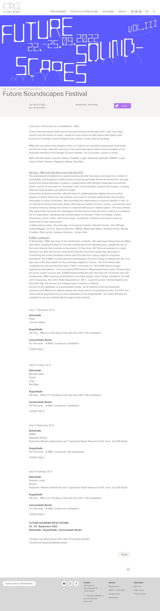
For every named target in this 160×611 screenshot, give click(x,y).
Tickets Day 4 (36, 513)
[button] (58, 11)
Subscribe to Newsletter (19, 583)
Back (124, 554)
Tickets (33, 410)
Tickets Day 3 (36, 457)
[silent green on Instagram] (136, 11)
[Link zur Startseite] (13, 7)
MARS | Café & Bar (117, 590)
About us (137, 586)
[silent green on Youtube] (132, 11)
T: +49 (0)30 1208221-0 (93, 596)
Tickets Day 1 (36, 348)
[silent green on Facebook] (140, 11)
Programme (12, 89)
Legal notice (139, 590)
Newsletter (113, 597)
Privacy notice (140, 594)
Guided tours (114, 594)
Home (4, 89)
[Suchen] (153, 11)
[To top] (128, 569)
